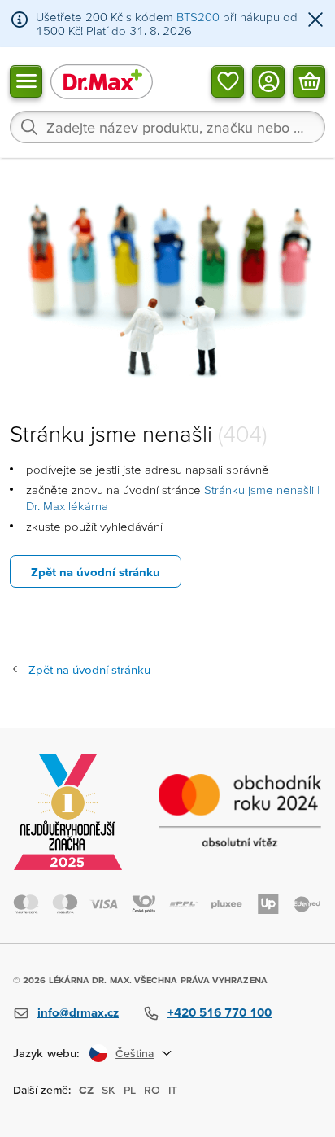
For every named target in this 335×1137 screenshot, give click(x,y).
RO (152, 1089)
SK (108, 1089)
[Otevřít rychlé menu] (26, 80)
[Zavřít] (315, 21)
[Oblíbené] (227, 80)
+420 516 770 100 (220, 1012)
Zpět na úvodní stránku (95, 572)
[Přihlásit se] (268, 80)
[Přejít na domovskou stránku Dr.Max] (101, 80)
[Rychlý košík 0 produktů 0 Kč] (309, 80)
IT (172, 1089)
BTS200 (198, 17)
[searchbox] (167, 127)
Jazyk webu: (46, 1053)
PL (130, 1089)
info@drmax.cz (78, 1012)
